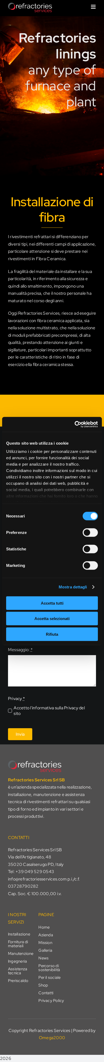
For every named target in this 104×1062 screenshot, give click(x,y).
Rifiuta (52, 634)
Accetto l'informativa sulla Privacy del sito (49, 710)
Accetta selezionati (52, 618)
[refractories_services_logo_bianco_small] (30, 4)
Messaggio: (20, 649)
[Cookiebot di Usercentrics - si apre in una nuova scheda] (75, 424)
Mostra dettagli (73, 587)
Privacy (16, 698)
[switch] (90, 532)
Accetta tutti (52, 603)
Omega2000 (52, 1037)
